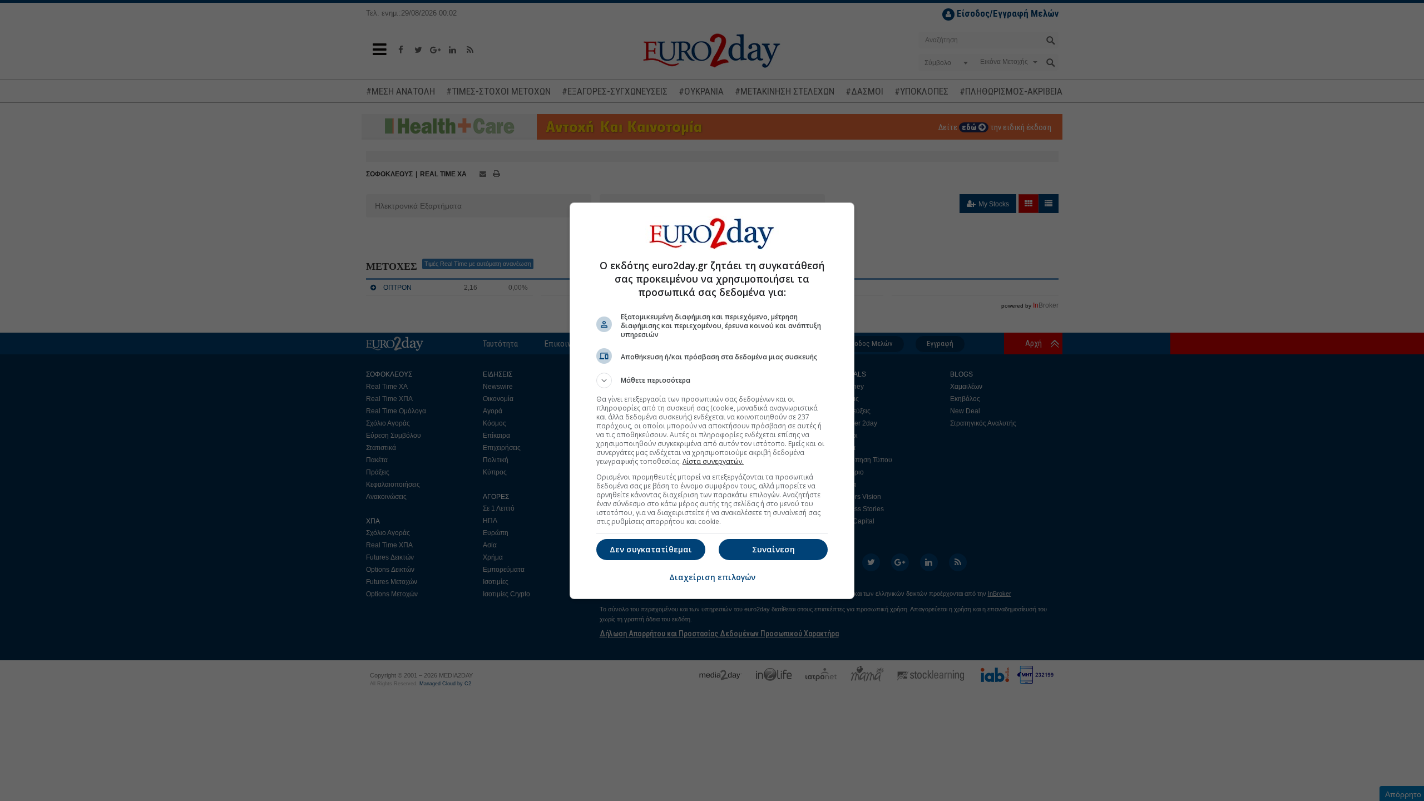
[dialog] (712, 400)
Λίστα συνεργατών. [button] (713, 461)
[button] (712, 380)
